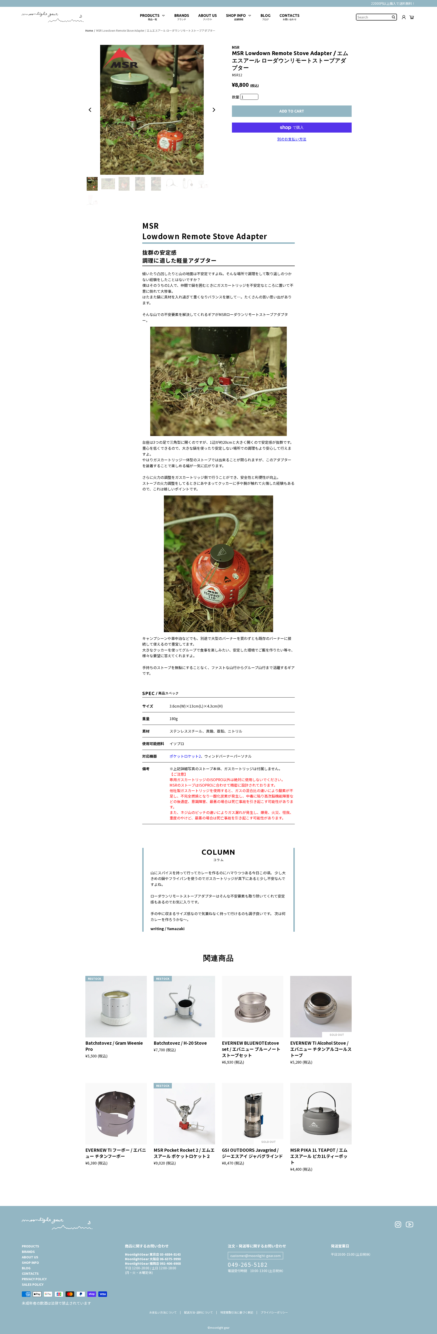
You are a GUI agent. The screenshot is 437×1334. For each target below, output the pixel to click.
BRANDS (28, 1251)
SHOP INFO (30, 1262)
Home (89, 30)
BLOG (26, 1268)
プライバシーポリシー (274, 1312)
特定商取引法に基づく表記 (236, 1312)
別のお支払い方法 (291, 139)
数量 (236, 97)
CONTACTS (30, 1273)
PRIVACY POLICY (34, 1279)
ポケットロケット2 (185, 756)
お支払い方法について (163, 1312)
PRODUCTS (30, 1246)
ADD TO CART (291, 111)
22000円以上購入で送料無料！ (393, 3)
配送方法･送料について (198, 1312)
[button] (89, 109)
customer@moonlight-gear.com (255, 1255)
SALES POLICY (32, 1284)
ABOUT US (30, 1257)
